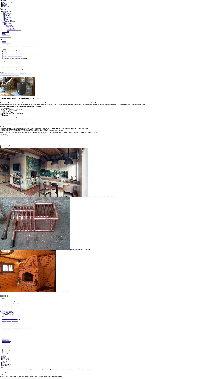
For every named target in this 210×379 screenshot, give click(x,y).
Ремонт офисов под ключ (7, 65)
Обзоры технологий (6, 43)
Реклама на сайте (5, 6)
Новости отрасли (5, 340)
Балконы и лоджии (7, 17)
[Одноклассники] (4, 296)
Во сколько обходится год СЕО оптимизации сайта (9, 329)
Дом (5, 12)
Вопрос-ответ (4, 3)
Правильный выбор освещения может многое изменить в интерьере (13, 73)
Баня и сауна (6, 19)
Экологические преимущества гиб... (7, 312)
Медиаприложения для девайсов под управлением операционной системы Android (15, 327)
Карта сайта (4, 4)
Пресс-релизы (4, 346)
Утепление (4, 41)
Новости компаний (5, 345)
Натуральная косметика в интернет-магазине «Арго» (10, 328)
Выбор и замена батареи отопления (8, 307)
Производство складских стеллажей (9, 63)
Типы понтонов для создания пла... (6, 311)
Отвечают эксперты (6, 35)
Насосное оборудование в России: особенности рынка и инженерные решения (17, 52)
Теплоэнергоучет (5, 358)
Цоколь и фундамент (8, 13)
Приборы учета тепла (11, 29)
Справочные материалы (6, 364)
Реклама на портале (6, 374)
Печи (8, 31)
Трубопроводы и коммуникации (10, 21)
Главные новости (5, 32)
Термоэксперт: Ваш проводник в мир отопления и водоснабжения (14, 58)
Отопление (4, 22)
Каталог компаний (5, 347)
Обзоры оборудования (6, 44)
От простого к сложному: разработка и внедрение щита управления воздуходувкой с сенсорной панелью (22, 54)
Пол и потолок (7, 15)
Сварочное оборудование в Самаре (8, 301)
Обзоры (3, 33)
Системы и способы (8, 25)
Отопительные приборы (8, 26)
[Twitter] (2, 296)
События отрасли (5, 339)
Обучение (4, 34)
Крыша (5, 18)
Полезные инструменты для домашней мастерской (11, 50)
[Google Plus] (7, 296)
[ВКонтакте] (1, 296)
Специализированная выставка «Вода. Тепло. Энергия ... (13, 67)
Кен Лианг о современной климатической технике (9, 75)
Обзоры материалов (6, 45)
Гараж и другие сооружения (9, 20)
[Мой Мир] (5, 296)
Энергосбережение (5, 359)
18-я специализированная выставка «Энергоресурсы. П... (13, 69)
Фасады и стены (7, 14)
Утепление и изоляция (6, 11)
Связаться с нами (5, 36)
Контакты (4, 5)
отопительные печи (57, 102)
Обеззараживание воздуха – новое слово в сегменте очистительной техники (14, 74)
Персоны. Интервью (6, 342)
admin (6, 134)
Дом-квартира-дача (7, 23)
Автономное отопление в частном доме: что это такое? (12, 56)
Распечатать (5, 135)
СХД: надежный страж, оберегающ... (7, 313)
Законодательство (5, 365)
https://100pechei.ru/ (94, 132)
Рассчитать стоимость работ (7, 2)
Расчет (5, 24)
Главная (1, 46)
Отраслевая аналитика (6, 341)
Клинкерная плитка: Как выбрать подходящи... (11, 319)
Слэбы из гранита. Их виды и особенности (10, 321)
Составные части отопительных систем (14, 30)
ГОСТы (3, 362)
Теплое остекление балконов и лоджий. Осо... (10, 323)
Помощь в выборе (5, 353)
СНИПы (3, 363)
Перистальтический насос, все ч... (6, 314)
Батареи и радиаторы (10, 28)
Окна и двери (6, 16)
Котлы (8, 27)
